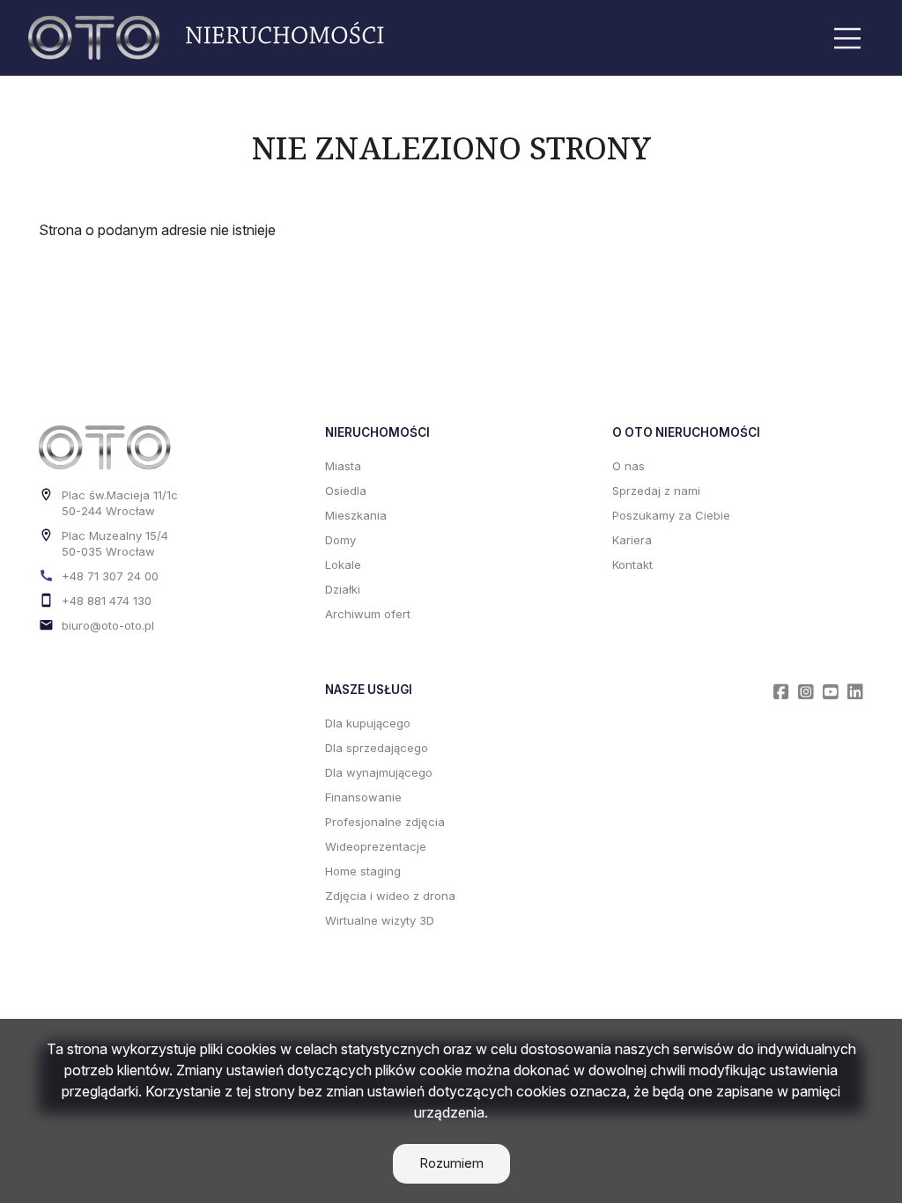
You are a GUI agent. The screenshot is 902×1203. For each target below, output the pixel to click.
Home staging (363, 871)
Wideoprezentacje (375, 846)
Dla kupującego (367, 723)
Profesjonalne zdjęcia (385, 822)
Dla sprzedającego (376, 748)
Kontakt (632, 564)
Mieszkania (356, 515)
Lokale (343, 564)
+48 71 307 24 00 (110, 576)
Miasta (343, 466)
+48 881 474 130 (107, 601)
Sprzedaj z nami (656, 490)
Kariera (632, 540)
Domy (340, 540)
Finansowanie (363, 797)
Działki (342, 589)
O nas (628, 466)
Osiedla (345, 490)
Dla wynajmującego (379, 772)
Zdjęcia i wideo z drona (390, 896)
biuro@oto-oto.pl (108, 625)
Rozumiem (451, 1163)
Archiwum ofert (367, 614)
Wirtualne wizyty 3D (379, 920)
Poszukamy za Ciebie (671, 515)
